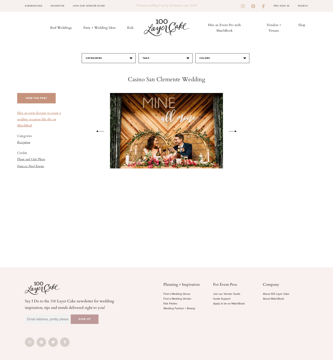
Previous (98, 131)
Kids (130, 27)
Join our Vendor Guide (226, 294)
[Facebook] (263, 5)
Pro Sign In (281, 5)
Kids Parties (170, 303)
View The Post (36, 98)
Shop (301, 24)
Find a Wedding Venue (176, 294)
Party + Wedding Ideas (99, 27)
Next (235, 131)
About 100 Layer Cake (276, 294)
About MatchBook (273, 298)
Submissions (33, 5)
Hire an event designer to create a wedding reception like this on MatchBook (39, 119)
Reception (23, 142)
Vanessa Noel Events (30, 166)
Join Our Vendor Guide (89, 5)
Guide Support (221, 298)
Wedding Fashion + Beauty (179, 308)
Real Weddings (61, 27)
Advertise (57, 5)
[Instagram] (243, 5)
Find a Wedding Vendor (177, 298)
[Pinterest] (253, 5)
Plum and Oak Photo (31, 159)
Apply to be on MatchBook (229, 303)
